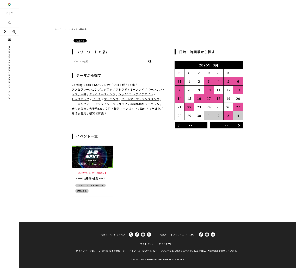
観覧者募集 (96, 113)
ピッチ (96, 99)
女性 (108, 109)
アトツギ (121, 89)
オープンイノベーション (146, 89)
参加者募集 (79, 109)
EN (12, 13)
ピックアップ (80, 99)
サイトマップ (147, 243)
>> (227, 125)
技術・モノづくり (125, 109)
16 (199, 98)
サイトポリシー (166, 243)
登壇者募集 (79, 113)
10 (209, 89)
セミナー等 (79, 94)
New (107, 85)
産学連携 (155, 109)
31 (179, 81)
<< (191, 125)
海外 (143, 109)
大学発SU (95, 109)
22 (189, 106)
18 (219, 98)
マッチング (111, 99)
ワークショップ (117, 104)
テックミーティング (102, 94)
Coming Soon (81, 85)
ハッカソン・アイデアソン (135, 94)
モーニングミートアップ (88, 104)
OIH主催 (119, 85)
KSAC (97, 85)
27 (238, 106)
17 (209, 98)
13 (238, 89)
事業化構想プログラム (144, 104)
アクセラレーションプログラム (92, 89)
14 (179, 98)
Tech (131, 85)
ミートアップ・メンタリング (140, 99)
